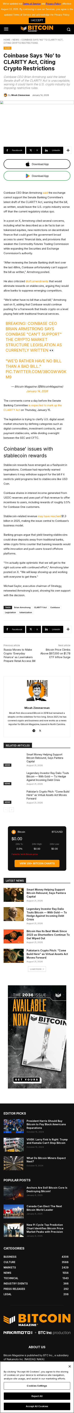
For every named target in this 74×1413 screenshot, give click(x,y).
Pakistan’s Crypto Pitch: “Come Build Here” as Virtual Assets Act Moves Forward (48, 795)
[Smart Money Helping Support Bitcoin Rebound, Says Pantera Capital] (14, 760)
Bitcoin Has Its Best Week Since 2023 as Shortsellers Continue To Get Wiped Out (48, 935)
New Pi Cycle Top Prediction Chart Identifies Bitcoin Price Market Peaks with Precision (45, 1228)
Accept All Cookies (37, 1406)
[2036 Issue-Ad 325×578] (37, 1036)
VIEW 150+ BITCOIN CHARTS (37, 863)
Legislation (10, 612)
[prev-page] (6, 809)
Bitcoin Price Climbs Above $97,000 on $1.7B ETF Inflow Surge (55, 653)
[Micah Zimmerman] (6, 95)
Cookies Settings (37, 1385)
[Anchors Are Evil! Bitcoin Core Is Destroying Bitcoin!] (14, 1193)
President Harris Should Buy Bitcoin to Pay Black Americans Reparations (46, 1124)
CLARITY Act (40, 607)
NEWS (16, 39)
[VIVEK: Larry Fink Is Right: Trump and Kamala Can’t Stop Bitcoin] (14, 1145)
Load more (35, 969)
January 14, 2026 (37, 391)
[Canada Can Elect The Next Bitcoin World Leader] (14, 1211)
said (45, 192)
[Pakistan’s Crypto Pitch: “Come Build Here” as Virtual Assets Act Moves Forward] (14, 797)
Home (7, 39)
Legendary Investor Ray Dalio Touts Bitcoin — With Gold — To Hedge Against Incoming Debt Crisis (48, 776)
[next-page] (11, 809)
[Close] (70, 1366)
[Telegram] (34, 730)
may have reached (49, 516)
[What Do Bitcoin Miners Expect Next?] (14, 1163)
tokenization (26, 612)
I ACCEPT (37, 20)
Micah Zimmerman (20, 95)
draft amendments (37, 281)
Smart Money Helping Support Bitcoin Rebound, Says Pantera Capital (45, 758)
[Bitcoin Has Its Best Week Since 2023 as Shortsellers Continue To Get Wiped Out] (14, 936)
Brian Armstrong (22, 607)
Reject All (37, 1396)
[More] (68, 150)
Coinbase (55, 607)
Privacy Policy (53, 3)
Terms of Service (32, 3)
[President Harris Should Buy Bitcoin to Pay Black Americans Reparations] (14, 1126)
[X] (40, 730)
